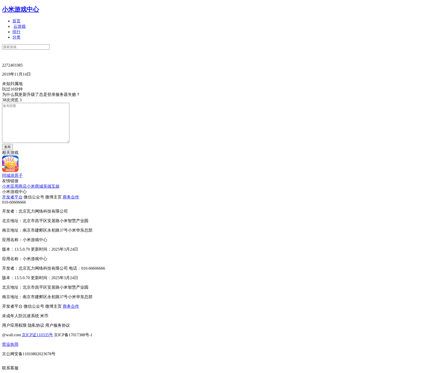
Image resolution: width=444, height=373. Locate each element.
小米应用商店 (14, 186)
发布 (7, 147)
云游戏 (19, 26)
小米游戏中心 (20, 9)
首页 (16, 21)
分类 (16, 37)
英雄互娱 (51, 186)
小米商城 (35, 186)
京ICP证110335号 (37, 335)
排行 (16, 32)
